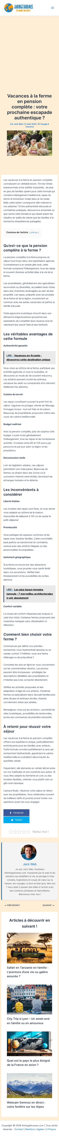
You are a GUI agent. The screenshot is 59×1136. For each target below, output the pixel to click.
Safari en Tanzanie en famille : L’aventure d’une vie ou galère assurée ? (27, 972)
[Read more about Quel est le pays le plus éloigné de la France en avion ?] (29, 1043)
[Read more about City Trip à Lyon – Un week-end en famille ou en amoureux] (29, 999)
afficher (34, 232)
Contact (18, 1129)
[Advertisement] (29, 47)
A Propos (51, 1129)
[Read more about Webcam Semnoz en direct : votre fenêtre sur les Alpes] (29, 1085)
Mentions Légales (34, 1129)
